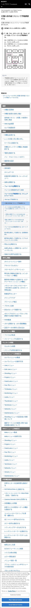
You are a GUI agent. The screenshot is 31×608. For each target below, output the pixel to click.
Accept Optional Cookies (15, 604)
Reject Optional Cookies (15, 599)
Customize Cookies (15, 594)
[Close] (29, 574)
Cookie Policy (12, 591)
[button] (29, 4)
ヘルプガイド (9, 5)
